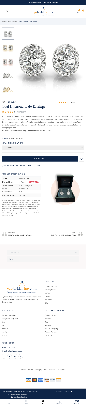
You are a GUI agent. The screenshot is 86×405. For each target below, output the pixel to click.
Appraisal (48, 325)
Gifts (46, 303)
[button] (64, 103)
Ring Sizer (5, 335)
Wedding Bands (50, 289)
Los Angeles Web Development (17, 394)
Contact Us (48, 335)
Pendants (48, 296)
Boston (30, 370)
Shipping (5, 138)
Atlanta (23, 370)
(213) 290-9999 (9, 347)
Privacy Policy (69, 391)
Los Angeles (61, 370)
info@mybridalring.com (14, 351)
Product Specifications (13, 174)
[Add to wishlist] (81, 159)
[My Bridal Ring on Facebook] (4, 356)
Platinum (5, 329)
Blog (46, 322)
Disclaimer (59, 391)
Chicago (38, 370)
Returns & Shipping (51, 329)
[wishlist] (78, 12)
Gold (3, 322)
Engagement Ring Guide (10, 318)
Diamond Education (9, 315)
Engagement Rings (51, 286)
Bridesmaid (48, 300)
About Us (48, 318)
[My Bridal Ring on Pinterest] (15, 356)
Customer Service (51, 315)
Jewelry (4, 332)
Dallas (45, 370)
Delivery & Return (24, 166)
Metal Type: (12, 143)
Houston (52, 370)
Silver (3, 325)
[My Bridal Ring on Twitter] (9, 356)
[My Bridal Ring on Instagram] (20, 356)
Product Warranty (51, 332)
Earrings (47, 293)
